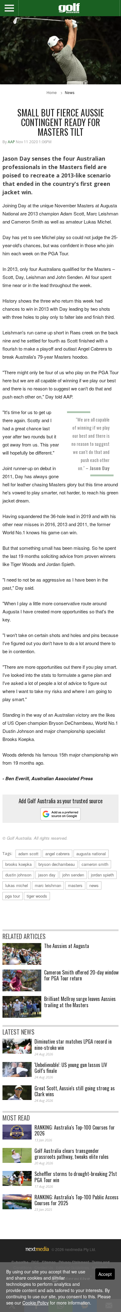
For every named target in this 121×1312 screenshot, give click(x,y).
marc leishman (48, 885)
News (69, 92)
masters (75, 885)
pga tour (12, 896)
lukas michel (16, 885)
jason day (47, 875)
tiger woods (37, 896)
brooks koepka (18, 864)
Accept (105, 1274)
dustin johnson (18, 875)
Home (52, 92)
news (94, 885)
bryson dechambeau (56, 864)
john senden (73, 875)
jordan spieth (102, 875)
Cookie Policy (35, 1303)
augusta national (91, 854)
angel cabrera (57, 854)
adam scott (28, 854)
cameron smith (95, 864)
